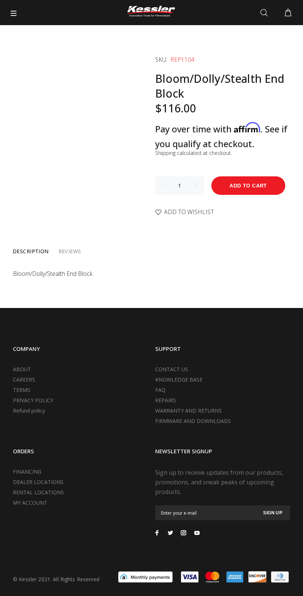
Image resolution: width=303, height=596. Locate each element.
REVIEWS (69, 251)
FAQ (160, 389)
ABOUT (22, 369)
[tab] (31, 251)
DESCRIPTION (31, 251)
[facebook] (157, 533)
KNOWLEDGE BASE (178, 379)
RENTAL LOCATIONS (38, 492)
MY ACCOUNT (30, 502)
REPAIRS (165, 400)
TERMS (21, 389)
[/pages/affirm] (145, 576)
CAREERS (24, 379)
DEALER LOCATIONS (38, 481)
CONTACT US (171, 369)
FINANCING (27, 471)
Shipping (165, 152)
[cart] (288, 13)
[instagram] (183, 533)
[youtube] (197, 533)
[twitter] (170, 533)
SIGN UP (272, 512)
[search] (265, 13)
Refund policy (29, 410)
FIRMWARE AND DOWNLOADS (193, 420)
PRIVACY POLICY (33, 400)
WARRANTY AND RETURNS (188, 410)
